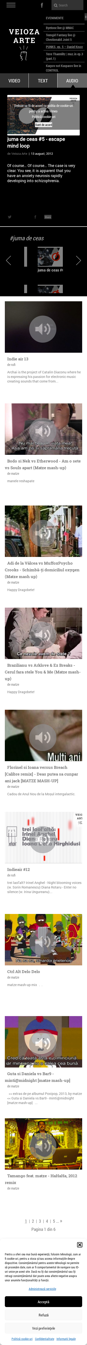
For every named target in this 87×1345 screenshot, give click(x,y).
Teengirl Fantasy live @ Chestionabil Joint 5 (60, 37)
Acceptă (43, 1301)
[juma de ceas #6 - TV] (56, 257)
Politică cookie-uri (22, 1339)
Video (14, 80)
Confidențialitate (44, 1339)
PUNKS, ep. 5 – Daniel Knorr (64, 46)
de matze (13, 473)
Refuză (44, 1315)
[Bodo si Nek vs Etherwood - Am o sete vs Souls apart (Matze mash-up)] (43, 431)
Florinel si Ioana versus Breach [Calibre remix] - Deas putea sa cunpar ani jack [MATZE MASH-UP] (41, 774)
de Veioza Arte (17, 153)
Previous (8, 260)
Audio (72, 80)
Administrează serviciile (42, 1289)
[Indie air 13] (43, 329)
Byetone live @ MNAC (60, 27)
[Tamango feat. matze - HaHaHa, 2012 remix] (43, 1146)
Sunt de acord (43, 125)
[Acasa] (22, 43)
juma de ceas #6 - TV (55, 270)
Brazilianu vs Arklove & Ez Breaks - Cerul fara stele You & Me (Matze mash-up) (43, 671)
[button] (79, 1244)
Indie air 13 (17, 359)
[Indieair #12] (43, 839)
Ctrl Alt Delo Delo (23, 971)
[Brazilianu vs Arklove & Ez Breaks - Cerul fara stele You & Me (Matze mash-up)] (43, 635)
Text (43, 80)
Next (78, 260)
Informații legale (66, 1339)
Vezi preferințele (43, 1328)
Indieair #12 (18, 869)
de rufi (11, 364)
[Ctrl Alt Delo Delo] (43, 942)
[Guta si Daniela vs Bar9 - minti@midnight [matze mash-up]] (43, 1044)
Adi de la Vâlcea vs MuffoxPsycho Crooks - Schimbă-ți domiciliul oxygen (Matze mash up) (42, 569)
